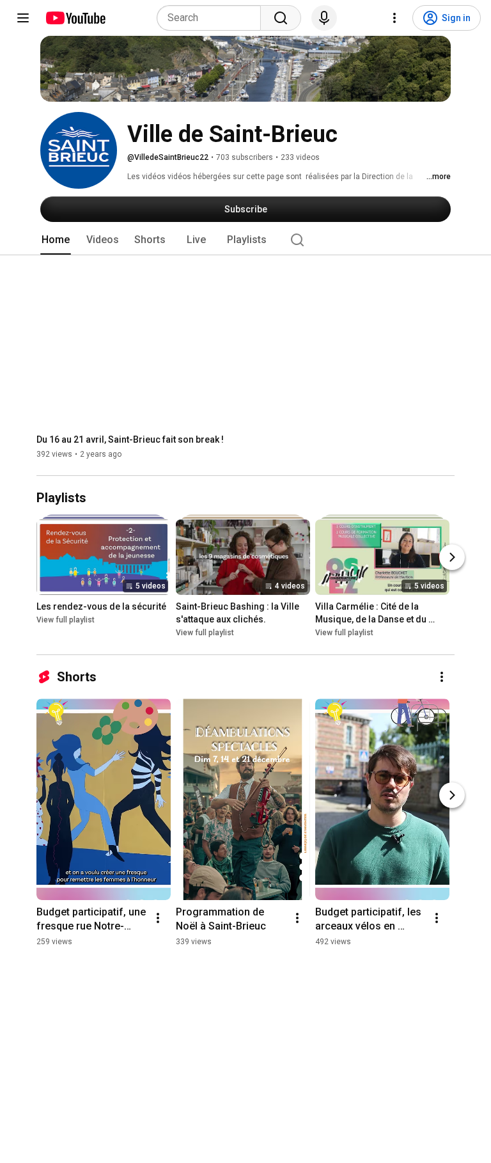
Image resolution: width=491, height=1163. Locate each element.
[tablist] (245, 240)
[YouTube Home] (75, 18)
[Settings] (394, 18)
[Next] (452, 558)
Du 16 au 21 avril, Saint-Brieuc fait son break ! (130, 439)
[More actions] (442, 677)
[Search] (280, 18)
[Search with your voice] (324, 18)
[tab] (55, 240)
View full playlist (65, 620)
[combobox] (213, 18)
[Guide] (23, 18)
